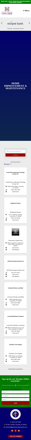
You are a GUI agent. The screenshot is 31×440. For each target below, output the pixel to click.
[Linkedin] (19, 430)
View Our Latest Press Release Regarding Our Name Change (15, 2)
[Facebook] (12, 430)
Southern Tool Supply (15, 353)
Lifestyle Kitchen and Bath (15, 297)
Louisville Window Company (16, 325)
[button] (2, 23)
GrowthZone (19, 369)
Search (16, 155)
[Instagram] (15, 430)
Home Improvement (15, 162)
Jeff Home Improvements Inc (16, 270)
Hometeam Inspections (16, 240)
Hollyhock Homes (15, 212)
